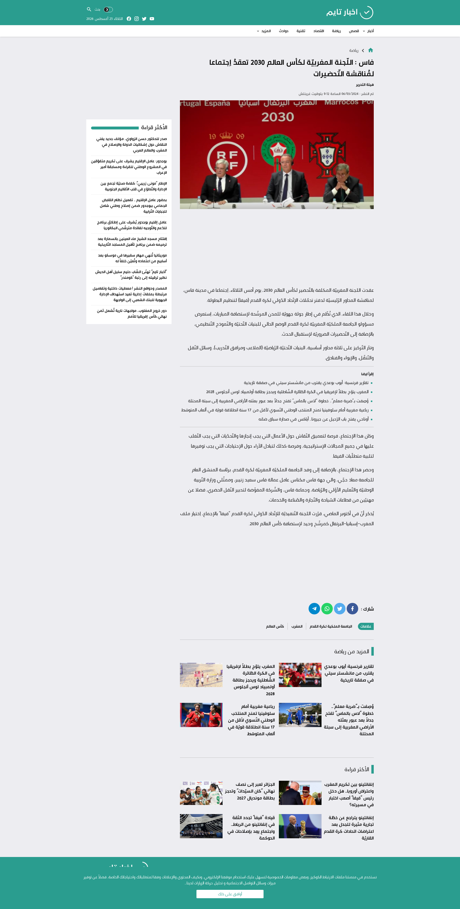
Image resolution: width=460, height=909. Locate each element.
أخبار (370, 30)
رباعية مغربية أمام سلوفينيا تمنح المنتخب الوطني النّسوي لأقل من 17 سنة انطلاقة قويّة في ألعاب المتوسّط (274, 410)
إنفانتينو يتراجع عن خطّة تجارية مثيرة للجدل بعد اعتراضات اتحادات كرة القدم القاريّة (349, 827)
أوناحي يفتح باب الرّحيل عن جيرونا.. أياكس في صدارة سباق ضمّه (313, 419)
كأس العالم (275, 626)
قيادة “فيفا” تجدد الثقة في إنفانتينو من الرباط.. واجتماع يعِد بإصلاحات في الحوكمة (251, 827)
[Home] (371, 50)
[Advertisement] (277, 247)
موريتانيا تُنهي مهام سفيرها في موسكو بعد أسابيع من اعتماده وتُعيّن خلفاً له (132, 258)
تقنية (301, 30)
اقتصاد (318, 30)
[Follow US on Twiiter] (144, 19)
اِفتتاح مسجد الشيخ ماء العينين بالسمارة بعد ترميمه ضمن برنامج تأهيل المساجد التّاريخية (132, 241)
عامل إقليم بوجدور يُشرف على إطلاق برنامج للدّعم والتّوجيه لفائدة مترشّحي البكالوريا (132, 225)
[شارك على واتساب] (327, 608)
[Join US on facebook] (129, 19)
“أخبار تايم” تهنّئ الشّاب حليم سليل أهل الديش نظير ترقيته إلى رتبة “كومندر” (131, 274)
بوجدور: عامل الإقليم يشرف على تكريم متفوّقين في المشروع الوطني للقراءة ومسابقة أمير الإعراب (129, 166)
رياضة (336, 30)
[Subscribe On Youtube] (152, 19)
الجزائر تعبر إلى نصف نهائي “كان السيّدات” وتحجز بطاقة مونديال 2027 (250, 791)
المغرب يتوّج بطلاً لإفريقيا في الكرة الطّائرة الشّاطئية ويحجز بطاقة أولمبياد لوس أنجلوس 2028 (287, 391)
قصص (354, 30)
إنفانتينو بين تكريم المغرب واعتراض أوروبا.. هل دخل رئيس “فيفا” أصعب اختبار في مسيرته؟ (349, 794)
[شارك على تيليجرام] (314, 608)
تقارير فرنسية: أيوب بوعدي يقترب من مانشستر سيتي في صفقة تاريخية (306, 382)
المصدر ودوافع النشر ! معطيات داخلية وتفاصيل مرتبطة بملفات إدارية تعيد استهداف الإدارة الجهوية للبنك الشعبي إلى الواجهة (130, 294)
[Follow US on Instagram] (136, 19)
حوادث (283, 30)
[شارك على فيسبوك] (352, 608)
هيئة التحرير (365, 84)
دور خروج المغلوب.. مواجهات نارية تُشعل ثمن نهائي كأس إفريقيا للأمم (132, 313)
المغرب (296, 626)
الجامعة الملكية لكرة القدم (331, 626)
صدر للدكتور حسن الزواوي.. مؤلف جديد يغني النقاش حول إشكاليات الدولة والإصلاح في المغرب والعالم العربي (131, 144)
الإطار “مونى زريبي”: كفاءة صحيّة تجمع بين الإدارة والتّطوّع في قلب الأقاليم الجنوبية (134, 186)
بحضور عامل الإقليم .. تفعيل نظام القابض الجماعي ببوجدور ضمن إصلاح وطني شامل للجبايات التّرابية (133, 205)
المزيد (266, 30)
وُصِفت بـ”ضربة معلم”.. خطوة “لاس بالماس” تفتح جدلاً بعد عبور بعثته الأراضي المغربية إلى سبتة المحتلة (278, 400)
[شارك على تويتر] (339, 608)
